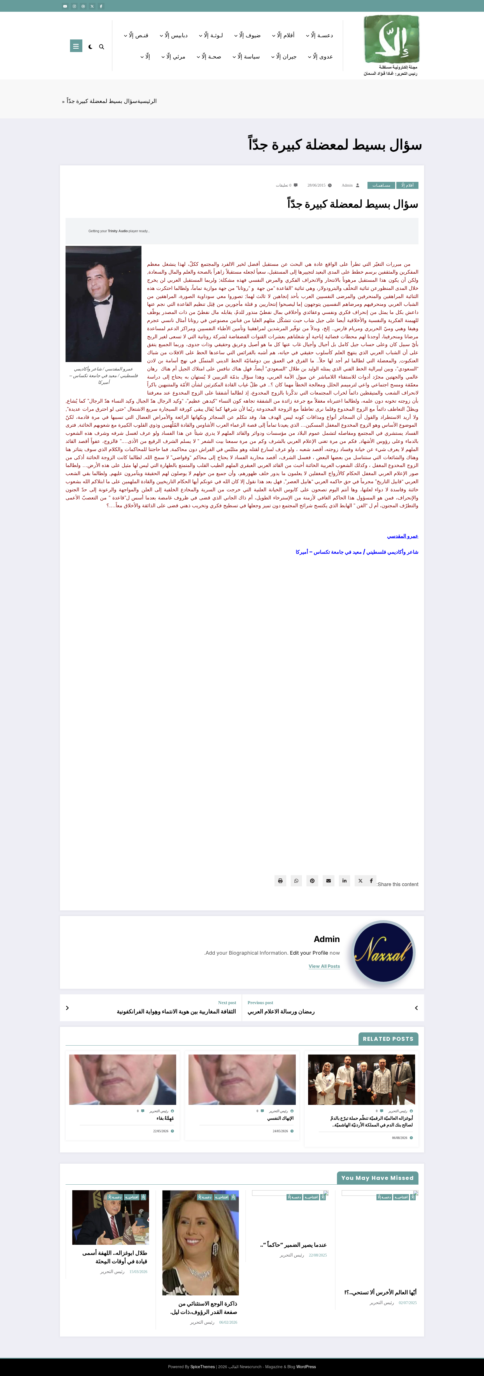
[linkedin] (344, 880)
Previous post (260, 1002)
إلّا (147, 56)
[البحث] (101, 45)
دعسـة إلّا (322, 35)
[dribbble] (83, 6)
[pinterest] (312, 880)
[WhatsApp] (296, 880)
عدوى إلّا (323, 56)
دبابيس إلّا (176, 35)
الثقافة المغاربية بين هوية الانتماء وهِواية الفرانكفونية (176, 1011)
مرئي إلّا (175, 56)
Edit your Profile (309, 953)
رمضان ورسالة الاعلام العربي (281, 1011)
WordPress (306, 1366)
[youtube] (65, 6)
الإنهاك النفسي (280, 1118)
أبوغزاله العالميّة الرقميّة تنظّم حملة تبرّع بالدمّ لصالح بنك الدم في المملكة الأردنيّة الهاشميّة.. (372, 1121)
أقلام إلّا (286, 35)
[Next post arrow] (67, 1007)
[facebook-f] (101, 6)
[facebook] (371, 880)
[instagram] (74, 6)
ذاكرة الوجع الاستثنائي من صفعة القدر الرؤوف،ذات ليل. (203, 1308)
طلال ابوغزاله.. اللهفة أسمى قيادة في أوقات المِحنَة (114, 1257)
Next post (227, 1002)
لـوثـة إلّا (213, 35)
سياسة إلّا (249, 56)
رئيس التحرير (397, 1111)
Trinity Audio (118, 231)
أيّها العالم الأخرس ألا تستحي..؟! (380, 1292)
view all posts (324, 966)
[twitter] (360, 880)
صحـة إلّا (211, 56)
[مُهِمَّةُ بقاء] (122, 1079)
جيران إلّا (286, 56)
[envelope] (328, 880)
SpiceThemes (202, 1366)
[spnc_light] (90, 45)
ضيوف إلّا (250, 35)
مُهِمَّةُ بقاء (165, 1118)
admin (347, 185)
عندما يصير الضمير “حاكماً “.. (293, 1245)
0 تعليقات (283, 185)
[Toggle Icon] (76, 45)
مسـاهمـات (381, 185)
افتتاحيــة (131, 1197)
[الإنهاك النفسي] (242, 1079)
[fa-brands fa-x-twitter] (92, 6)
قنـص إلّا (138, 35)
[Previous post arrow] (416, 1007)
